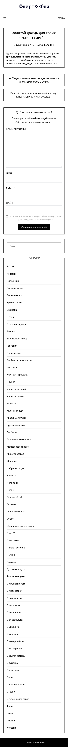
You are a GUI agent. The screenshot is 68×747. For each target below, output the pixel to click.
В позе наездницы (16, 324)
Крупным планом (16, 425)
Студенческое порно (18, 698)
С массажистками (16, 583)
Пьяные (11, 554)
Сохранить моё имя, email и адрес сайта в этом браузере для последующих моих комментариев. (35, 218)
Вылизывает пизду (17, 338)
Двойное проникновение (20, 360)
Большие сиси (14, 295)
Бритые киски (14, 302)
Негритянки (13, 482)
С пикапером (14, 612)
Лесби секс (13, 432)
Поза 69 (11, 533)
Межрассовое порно (18, 446)
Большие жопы (15, 288)
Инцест (11, 381)
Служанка (12, 662)
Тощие (10, 706)
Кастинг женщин (15, 410)
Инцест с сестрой (16, 389)
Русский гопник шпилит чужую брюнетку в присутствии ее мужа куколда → (34, 94)
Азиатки (11, 273)
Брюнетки (12, 309)
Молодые (12, 461)
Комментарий (16, 129)
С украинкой (13, 626)
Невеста (11, 475)
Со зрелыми (13, 670)
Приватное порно (16, 547)
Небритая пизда (15, 468)
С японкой (12, 633)
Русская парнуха (16, 569)
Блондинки (13, 280)
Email (10, 188)
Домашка (12, 367)
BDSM (10, 266)
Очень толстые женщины (20, 525)
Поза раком (13, 540)
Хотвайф (11, 727)
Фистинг (11, 720)
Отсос (10, 518)
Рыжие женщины (16, 576)
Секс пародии (14, 648)
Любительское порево (19, 439)
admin (51, 44)
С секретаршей (15, 619)
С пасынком (13, 605)
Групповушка (14, 353)
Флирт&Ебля (34, 7)
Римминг (11, 562)
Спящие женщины (16, 684)
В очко (10, 316)
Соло (9, 677)
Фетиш (10, 713)
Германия (12, 345)
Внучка (11, 331)
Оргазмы (11, 504)
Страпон (11, 691)
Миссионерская (15, 453)
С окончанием (14, 598)
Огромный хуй (14, 497)
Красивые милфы (16, 417)
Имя (9, 173)
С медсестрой (14, 590)
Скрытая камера (16, 655)
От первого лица (16, 511)
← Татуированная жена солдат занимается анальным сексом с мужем (34, 80)
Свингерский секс (16, 641)
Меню (61, 17)
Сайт (9, 202)
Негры (10, 489)
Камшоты (12, 403)
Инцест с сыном (15, 396)
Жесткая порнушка (17, 374)
